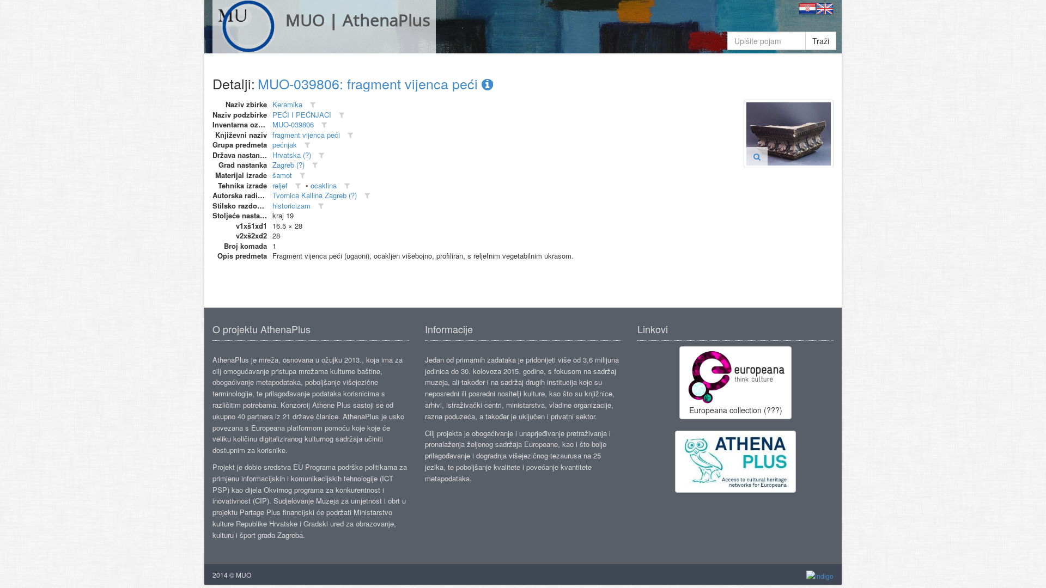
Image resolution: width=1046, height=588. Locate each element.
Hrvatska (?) (291, 155)
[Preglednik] (757, 156)
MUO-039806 (293, 124)
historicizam (291, 205)
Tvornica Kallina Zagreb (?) (314, 195)
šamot (282, 175)
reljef (280, 185)
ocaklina (324, 185)
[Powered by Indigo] (820, 575)
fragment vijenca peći (306, 135)
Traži (820, 40)
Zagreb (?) (288, 165)
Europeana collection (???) (735, 410)
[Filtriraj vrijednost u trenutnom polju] (312, 105)
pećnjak (284, 144)
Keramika (287, 104)
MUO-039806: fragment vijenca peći (370, 83)
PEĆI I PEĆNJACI (301, 114)
